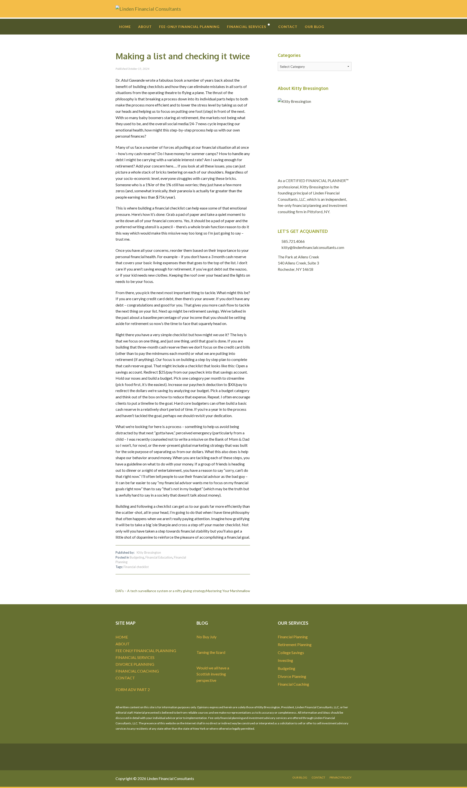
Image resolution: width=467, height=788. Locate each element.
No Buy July (206, 636)
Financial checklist (136, 567)
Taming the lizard (211, 652)
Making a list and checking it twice (183, 56)
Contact (287, 27)
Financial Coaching (293, 684)
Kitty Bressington (149, 552)
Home (125, 27)
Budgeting (137, 557)
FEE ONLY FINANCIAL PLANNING (146, 650)
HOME (122, 637)
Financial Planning (293, 636)
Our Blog (314, 27)
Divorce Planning (292, 676)
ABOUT (123, 643)
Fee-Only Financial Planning (189, 27)
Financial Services (246, 27)
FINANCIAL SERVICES (135, 657)
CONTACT (125, 677)
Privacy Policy (340, 777)
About (145, 27)
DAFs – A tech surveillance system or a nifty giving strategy (161, 591)
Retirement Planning (295, 644)
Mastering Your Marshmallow (228, 591)
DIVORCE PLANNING (135, 664)
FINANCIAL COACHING (137, 671)
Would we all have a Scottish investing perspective (213, 674)
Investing (285, 660)
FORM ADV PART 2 (133, 689)
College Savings (291, 652)
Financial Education (158, 557)
